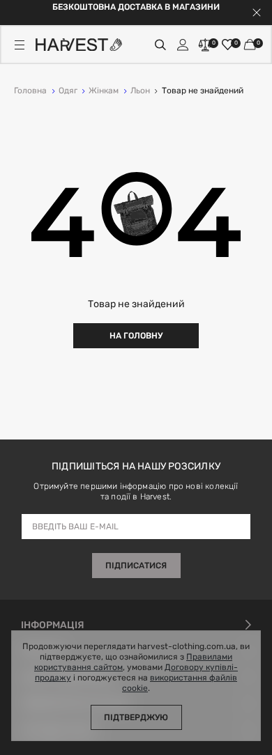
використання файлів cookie (179, 683)
